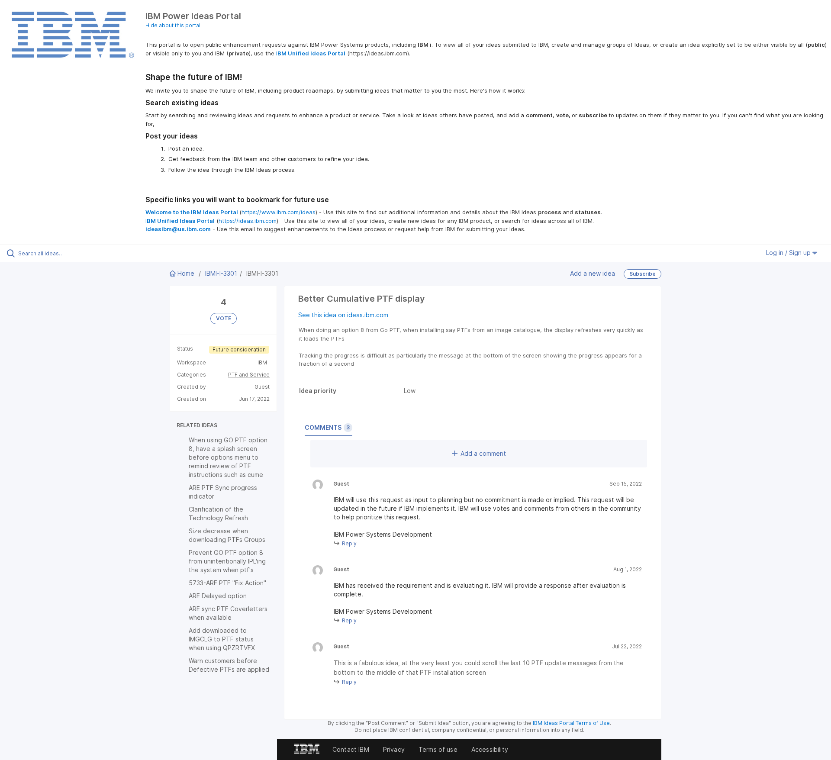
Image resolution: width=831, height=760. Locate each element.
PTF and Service (249, 374)
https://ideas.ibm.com (248, 220)
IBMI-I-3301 (221, 273)
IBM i (264, 362)
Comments (327, 427)
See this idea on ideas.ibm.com (343, 315)
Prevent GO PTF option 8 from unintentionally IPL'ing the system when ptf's (227, 561)
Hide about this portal (172, 25)
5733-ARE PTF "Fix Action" (227, 582)
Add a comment (483, 453)
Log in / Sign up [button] (789, 252)
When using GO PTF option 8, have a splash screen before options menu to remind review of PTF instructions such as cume (228, 457)
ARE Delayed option (218, 595)
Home (186, 273)
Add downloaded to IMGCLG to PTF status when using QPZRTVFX (222, 639)
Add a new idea (592, 273)
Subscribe (642, 274)
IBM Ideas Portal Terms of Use (571, 723)
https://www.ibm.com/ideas (279, 212)
